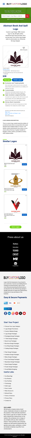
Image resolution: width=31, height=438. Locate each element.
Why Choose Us (9, 391)
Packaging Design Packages (12, 336)
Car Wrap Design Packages (12, 346)
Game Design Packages (11, 364)
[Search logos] (27, 16)
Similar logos (17, 80)
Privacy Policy (8, 398)
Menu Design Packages (11, 357)
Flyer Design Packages (11, 352)
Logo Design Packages (11, 333)
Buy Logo (7, 80)
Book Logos (7, 114)
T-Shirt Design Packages (11, 338)
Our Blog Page (8, 376)
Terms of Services (10, 395)
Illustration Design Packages (12, 362)
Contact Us (8, 400)
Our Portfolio (8, 381)
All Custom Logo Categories (16, 19)
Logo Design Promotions (11, 329)
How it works (8, 388)
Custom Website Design (11, 331)
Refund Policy (8, 393)
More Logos (15, 227)
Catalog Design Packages (11, 348)
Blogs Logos (7, 111)
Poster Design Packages (11, 367)
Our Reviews (8, 378)
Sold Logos (8, 386)
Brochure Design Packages (12, 343)
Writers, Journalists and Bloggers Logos (13, 113)
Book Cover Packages (11, 341)
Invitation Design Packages (12, 354)
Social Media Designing (11, 369)
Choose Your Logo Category (12, 326)
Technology (8, 383)
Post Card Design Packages (12, 359)
